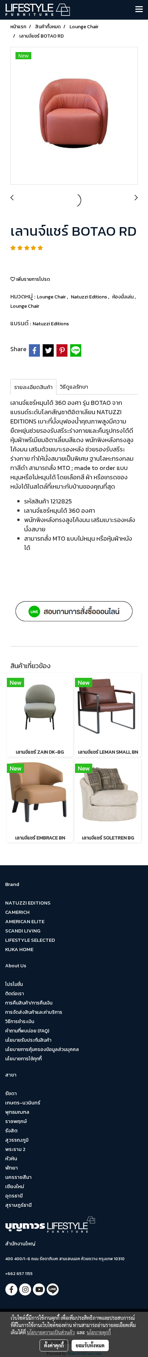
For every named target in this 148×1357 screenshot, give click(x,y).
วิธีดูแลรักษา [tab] (74, 386)
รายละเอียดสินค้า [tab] (33, 387)
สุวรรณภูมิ (17, 1140)
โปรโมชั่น (14, 984)
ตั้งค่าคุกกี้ (54, 1345)
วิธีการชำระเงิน (19, 1021)
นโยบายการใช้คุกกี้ (23, 1058)
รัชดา (11, 1093)
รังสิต (11, 1130)
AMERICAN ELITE (24, 921)
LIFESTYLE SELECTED (30, 940)
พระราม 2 (15, 1149)
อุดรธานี (14, 1196)
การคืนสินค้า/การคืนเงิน (28, 1003)
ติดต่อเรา (14, 993)
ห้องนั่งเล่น (123, 296)
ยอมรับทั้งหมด (90, 1345)
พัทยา (11, 1168)
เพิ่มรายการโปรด (32, 279)
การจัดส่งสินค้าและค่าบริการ (33, 1012)
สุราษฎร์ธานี (18, 1205)
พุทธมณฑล (17, 1112)
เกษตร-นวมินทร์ (22, 1102)
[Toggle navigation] (139, 9)
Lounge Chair (52, 296)
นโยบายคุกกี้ (99, 1332)
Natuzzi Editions (89, 296)
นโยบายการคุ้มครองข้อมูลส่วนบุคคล (42, 1049)
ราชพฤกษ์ (16, 1121)
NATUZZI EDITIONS (28, 903)
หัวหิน (11, 1158)
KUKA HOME (19, 949)
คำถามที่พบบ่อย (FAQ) (27, 1030)
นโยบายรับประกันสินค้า (28, 1040)
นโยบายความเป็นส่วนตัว (51, 1332)
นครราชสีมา (18, 1177)
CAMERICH (17, 912)
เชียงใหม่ (14, 1186)
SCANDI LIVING (22, 931)
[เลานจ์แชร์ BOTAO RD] (74, 116)
